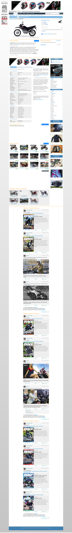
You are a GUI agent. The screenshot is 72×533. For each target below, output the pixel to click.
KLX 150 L (52, 109)
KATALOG (15, 13)
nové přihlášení (42, 309)
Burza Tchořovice (4, 4)
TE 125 (52, 94)
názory (60, 18)
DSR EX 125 (12, 159)
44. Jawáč (4, 15)
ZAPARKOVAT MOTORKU (57, 60)
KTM (52, 113)
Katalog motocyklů (12, 18)
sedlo (51, 179)
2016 (17, 18)
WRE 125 (22, 150)
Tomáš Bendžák (28, 410)
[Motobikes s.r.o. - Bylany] (14, 147)
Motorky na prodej (14, 143)
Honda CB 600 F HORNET (24, 203)
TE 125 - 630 (53, 95)
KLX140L (52, 110)
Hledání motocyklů (40, 15)
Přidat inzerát (46, 143)
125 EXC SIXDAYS (54, 115)
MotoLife (27, 255)
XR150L (52, 83)
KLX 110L (52, 104)
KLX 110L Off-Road (54, 105)
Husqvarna (53, 93)
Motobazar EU (40, 74)
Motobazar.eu (16, 0)
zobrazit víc (35, 53)
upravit (62, 27)
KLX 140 (52, 108)
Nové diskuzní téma (45, 124)
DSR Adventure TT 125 (33, 159)
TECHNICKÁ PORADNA (28, 67)
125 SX (52, 116)
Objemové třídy (33, 15)
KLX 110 (52, 103)
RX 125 (52, 92)
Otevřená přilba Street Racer (54, 123)
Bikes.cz (10, 0)
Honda (52, 78)
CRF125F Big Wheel (54, 81)
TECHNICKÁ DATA (13, 67)
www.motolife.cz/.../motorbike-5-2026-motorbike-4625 (34, 318)
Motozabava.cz (22, 0)
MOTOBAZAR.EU (56, 121)
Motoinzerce (46, 74)
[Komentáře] (47, 232)
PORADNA (28, 13)
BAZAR (24, 13)
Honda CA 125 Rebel (14, 203)
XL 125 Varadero (53, 82)
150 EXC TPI (53, 119)
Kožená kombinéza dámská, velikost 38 (56, 144)
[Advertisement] (29, 135)
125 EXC (52, 114)
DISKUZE (32, 13)
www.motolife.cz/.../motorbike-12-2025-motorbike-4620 (34, 494)
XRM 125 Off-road (54, 87)
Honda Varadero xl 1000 (54, 158)
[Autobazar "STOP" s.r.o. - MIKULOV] (34, 164)
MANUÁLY (20, 13)
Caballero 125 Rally (13, 150)
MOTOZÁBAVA (4, 1)
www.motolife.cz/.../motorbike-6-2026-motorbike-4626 (34, 235)
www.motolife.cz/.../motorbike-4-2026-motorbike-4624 (34, 341)
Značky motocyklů (19, 15)
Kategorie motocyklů (26, 15)
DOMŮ (12, 13)
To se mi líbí (28, 252)
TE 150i (52, 98)
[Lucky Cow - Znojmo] (14, 164)
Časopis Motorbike (29, 210)
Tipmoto (37, 75)
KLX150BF (52, 111)
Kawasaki (53, 102)
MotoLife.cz (28, 0)
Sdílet (36, 252)
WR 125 (52, 99)
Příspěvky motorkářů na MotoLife (31, 208)
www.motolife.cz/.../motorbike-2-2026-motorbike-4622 (34, 448)
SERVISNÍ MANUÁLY (20, 67)
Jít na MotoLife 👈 (45, 311)
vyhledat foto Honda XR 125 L (48, 33)
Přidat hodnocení (58, 40)
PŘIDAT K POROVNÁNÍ (56, 62)
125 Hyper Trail (23, 159)
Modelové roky (12, 15)
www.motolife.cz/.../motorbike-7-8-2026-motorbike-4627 (34, 213)
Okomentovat (45, 252)
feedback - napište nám (39, 99)
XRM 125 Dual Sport (54, 84)
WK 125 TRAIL (43, 159)
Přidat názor (36, 40)
